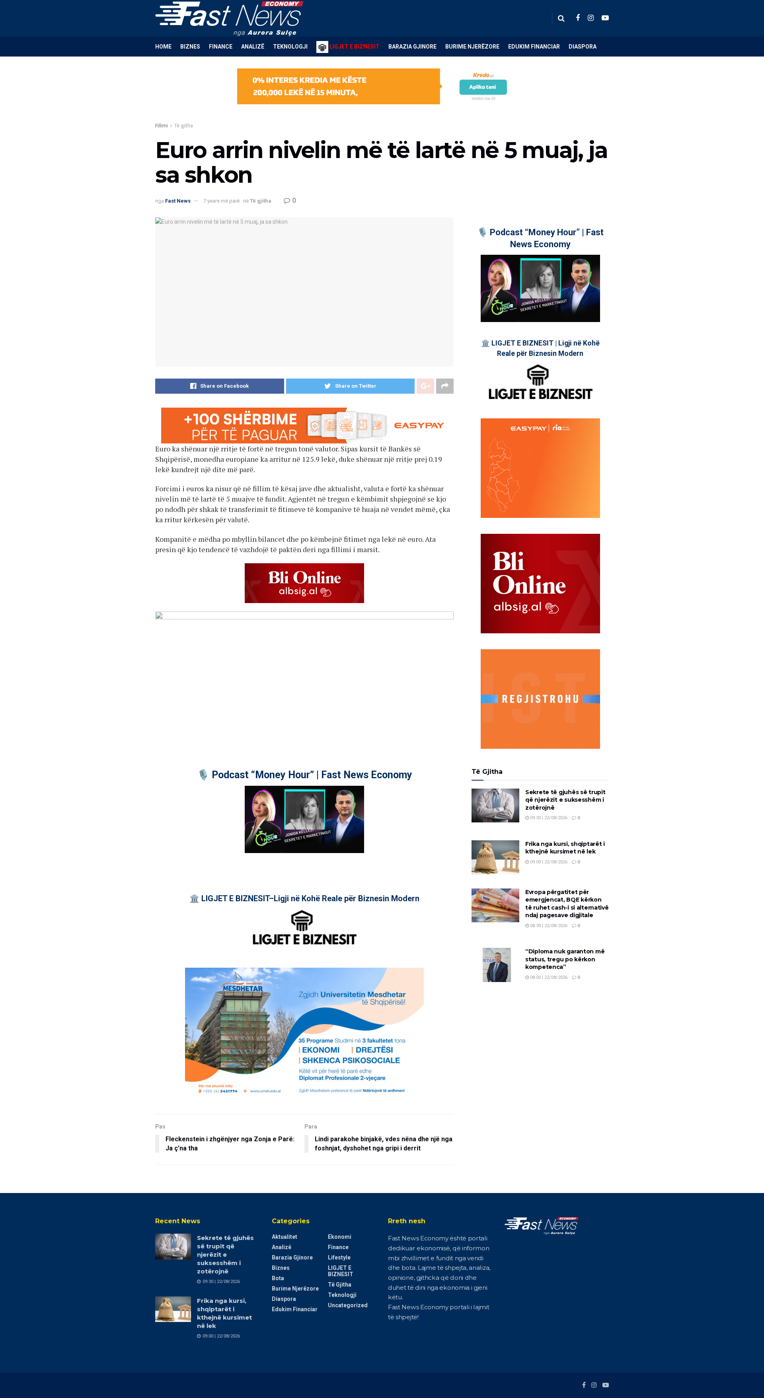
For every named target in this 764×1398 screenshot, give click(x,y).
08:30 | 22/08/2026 (548, 925)
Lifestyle (339, 1257)
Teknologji (290, 46)
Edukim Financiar (534, 46)
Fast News (178, 201)
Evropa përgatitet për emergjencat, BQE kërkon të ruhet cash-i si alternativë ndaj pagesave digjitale (567, 903)
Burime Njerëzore (472, 46)
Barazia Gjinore (412, 46)
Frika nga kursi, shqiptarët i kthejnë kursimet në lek (565, 847)
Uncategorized (348, 1305)
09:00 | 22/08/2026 (548, 862)
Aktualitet (284, 1237)
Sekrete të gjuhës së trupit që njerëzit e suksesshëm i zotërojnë (565, 800)
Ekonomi (339, 1237)
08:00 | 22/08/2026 (548, 977)
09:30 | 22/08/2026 (548, 817)
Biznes (190, 46)
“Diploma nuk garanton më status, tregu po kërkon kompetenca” (564, 959)
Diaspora (582, 46)
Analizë (252, 46)
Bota (278, 1278)
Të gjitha (183, 126)
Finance (220, 46)
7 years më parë (221, 201)
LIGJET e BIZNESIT (340, 1271)
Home (163, 46)
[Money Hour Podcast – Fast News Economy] (304, 819)
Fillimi (161, 126)
